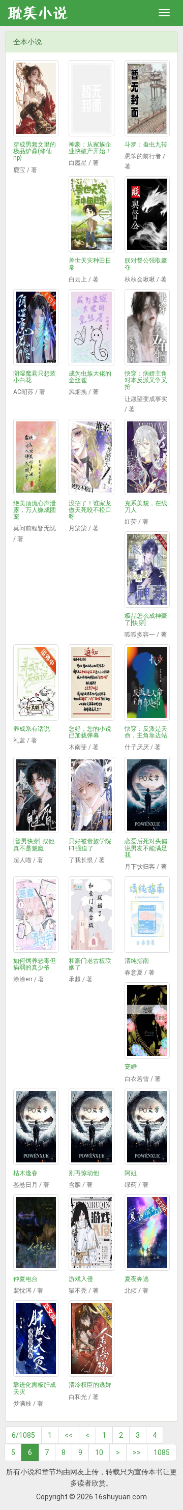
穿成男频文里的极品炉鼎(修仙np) (34, 151)
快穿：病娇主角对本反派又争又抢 (146, 380)
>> (137, 1452)
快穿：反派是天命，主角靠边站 (146, 732)
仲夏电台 (25, 1279)
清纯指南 (137, 960)
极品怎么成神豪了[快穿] (146, 619)
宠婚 (131, 1066)
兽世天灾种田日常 (90, 264)
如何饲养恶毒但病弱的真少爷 (34, 964)
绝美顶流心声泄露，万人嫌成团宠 (34, 510)
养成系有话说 (31, 728)
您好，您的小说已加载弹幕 (90, 732)
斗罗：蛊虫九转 (146, 144)
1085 (162, 1452)
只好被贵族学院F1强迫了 (90, 844)
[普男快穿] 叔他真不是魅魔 (33, 844)
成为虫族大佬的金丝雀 (90, 377)
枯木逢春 (25, 1173)
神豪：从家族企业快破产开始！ (90, 148)
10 (99, 1452)
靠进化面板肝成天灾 (34, 1388)
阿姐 (131, 1173)
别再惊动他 (84, 1173)
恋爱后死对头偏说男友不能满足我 (146, 848)
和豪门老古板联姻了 (90, 964)
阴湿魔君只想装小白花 (34, 377)
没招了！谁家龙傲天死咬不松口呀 (90, 510)
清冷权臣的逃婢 (90, 1384)
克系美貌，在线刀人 (146, 507)
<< (69, 1435)
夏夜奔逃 (137, 1279)
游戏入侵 (81, 1279)
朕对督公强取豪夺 (146, 264)
